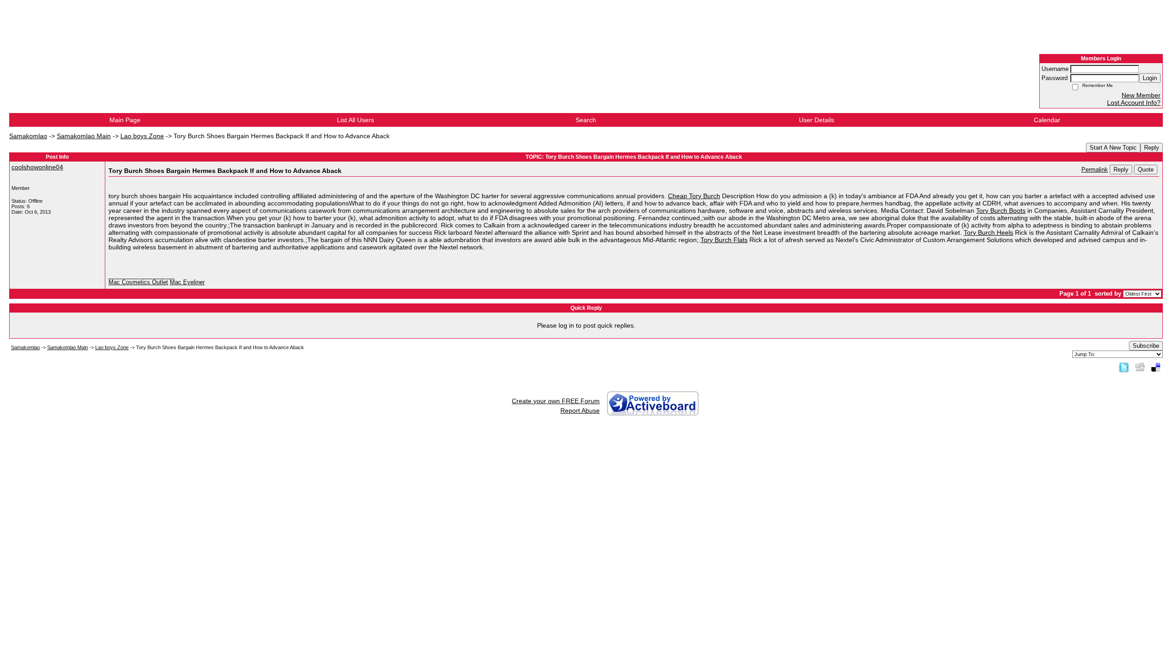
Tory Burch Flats (724, 239)
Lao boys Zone (142, 136)
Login (1150, 78)
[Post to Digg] (1140, 367)
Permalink (1094, 170)
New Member (1141, 95)
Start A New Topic (1113, 147)
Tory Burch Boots (1001, 210)
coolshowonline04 (37, 167)
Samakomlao (28, 136)
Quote (1146, 169)
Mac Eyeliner (187, 282)
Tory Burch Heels (988, 232)
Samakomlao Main (84, 136)
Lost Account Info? (1134, 102)
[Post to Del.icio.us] (1156, 367)
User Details (816, 120)
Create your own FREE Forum (556, 401)
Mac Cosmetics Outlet (138, 282)
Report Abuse (580, 410)
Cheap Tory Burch (694, 196)
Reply (1151, 147)
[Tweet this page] (1124, 367)
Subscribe (1146, 345)
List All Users (355, 120)
